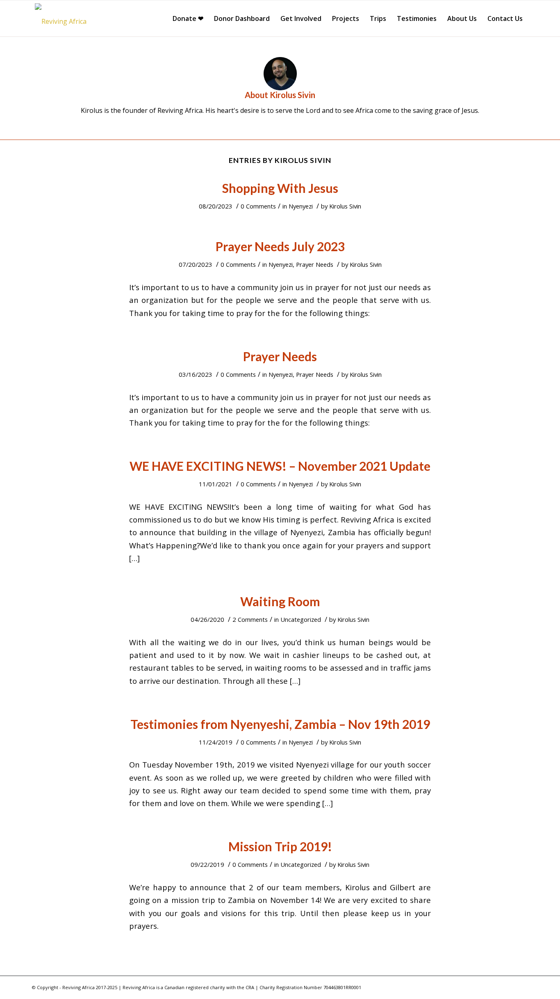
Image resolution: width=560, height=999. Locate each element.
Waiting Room (280, 601)
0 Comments (258, 206)
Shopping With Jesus (280, 188)
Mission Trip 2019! (280, 846)
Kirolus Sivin (345, 206)
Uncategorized (300, 619)
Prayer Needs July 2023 (280, 246)
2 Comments (250, 619)
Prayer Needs (314, 264)
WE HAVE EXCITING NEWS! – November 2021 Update (280, 465)
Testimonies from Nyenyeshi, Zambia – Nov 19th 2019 (280, 724)
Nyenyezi (301, 206)
